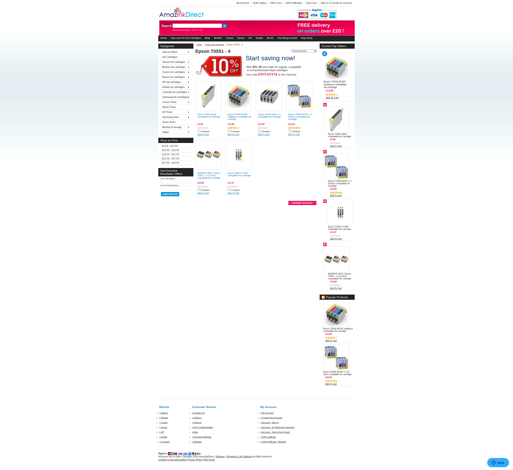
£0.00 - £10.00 (170, 146)
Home (199, 44)
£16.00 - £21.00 (170, 154)
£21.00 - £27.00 (170, 158)
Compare (205, 131)
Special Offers (169, 52)
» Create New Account (271, 418)
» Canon (163, 422)
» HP (161, 432)
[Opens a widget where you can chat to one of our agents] (498, 463)
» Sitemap (197, 442)
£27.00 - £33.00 (170, 162)
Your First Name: (168, 178)
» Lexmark (164, 442)
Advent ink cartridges (172, 62)
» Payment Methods (201, 437)
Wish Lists (276, 3)
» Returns (197, 422)
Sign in (324, 3)
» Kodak (163, 437)
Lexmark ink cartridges (173, 92)
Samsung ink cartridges (174, 97)
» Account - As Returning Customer (277, 427)
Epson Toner (169, 107)
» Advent (163, 413)
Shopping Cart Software (239, 456)
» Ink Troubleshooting (202, 427)
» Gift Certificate (268, 437)
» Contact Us (198, 413)
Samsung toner (169, 117)
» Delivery (197, 418)
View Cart (311, 3)
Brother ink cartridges (173, 67)
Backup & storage (171, 127)
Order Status (260, 3)
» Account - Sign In (269, 422)
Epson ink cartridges (172, 77)
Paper (164, 132)
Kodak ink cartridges (172, 87)
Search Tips (197, 30)
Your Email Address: (169, 185)
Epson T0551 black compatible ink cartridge (208, 115)
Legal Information (177, 459)
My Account (242, 3)
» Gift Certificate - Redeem (273, 442)
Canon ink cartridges (172, 72)
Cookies (162, 459)
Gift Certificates (294, 3)
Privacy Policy (195, 459)
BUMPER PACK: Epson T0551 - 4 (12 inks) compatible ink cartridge (208, 175)
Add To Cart (203, 134)
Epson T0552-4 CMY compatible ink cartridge (239, 174)
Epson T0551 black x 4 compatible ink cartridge (269, 115)
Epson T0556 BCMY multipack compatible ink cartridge (239, 116)
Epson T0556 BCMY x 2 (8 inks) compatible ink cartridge (300, 116)
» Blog (195, 432)
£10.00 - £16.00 (170, 150)
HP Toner (166, 112)
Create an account (342, 3)
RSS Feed (209, 459)
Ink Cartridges (170, 57)
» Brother (163, 418)
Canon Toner (168, 102)
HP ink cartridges (170, 82)
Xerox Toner (169, 122)
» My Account (267, 413)
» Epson (163, 427)
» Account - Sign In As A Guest (275, 432)
